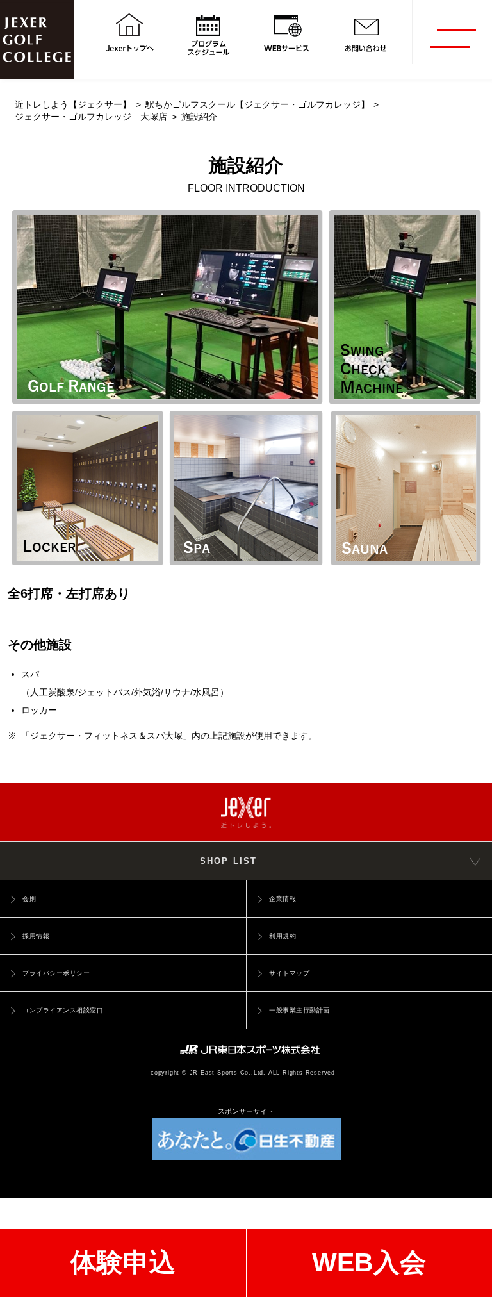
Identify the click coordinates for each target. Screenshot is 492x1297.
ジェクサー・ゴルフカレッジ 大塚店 (91, 117)
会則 (29, 898)
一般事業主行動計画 (299, 1010)
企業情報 (282, 898)
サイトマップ (289, 973)
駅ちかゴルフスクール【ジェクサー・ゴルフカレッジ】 (257, 105)
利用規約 (282, 935)
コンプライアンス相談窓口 (62, 1010)
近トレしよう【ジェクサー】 (73, 105)
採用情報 (35, 935)
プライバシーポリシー (56, 973)
